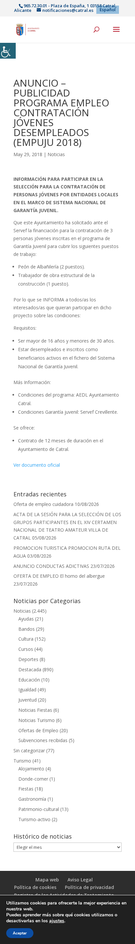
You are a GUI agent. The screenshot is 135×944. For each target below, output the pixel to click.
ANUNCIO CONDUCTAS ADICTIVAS (51, 566)
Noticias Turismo (36, 720)
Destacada (29, 669)
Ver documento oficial (36, 465)
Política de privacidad (89, 887)
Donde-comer (33, 779)
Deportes (28, 659)
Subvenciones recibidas (43, 740)
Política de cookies (35, 887)
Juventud (27, 700)
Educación (29, 680)
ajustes (56, 921)
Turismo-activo (34, 819)
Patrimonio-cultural (38, 809)
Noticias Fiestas (35, 710)
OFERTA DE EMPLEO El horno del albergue (59, 576)
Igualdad (27, 689)
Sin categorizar (29, 750)
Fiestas (25, 789)
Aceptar (20, 933)
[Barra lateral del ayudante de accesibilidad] (8, 51)
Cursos (25, 649)
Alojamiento (31, 768)
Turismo (22, 761)
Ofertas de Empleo (38, 730)
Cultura (25, 639)
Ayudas (26, 619)
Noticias (56, 154)
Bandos (26, 629)
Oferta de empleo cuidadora (43, 504)
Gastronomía (32, 799)
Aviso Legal (80, 879)
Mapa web (47, 879)
